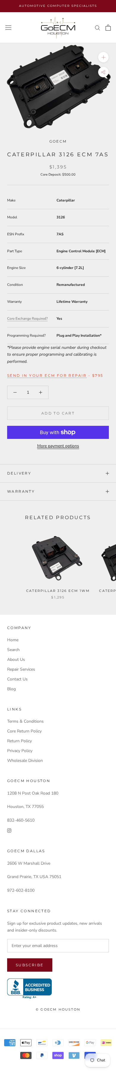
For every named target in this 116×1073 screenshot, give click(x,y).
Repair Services (21, 669)
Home (12, 640)
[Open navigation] (8, 28)
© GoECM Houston (58, 1009)
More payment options (58, 446)
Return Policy (19, 741)
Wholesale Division (25, 760)
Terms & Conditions (25, 721)
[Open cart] (108, 28)
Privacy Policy (19, 751)
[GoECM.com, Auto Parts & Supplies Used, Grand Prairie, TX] (29, 989)
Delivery (19, 473)
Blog (11, 689)
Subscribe (30, 965)
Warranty (21, 491)
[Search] (97, 27)
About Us (16, 659)
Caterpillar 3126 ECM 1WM (58, 591)
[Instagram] (9, 830)
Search (13, 650)
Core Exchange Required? (27, 318)
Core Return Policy (24, 731)
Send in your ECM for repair (47, 375)
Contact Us (17, 679)
